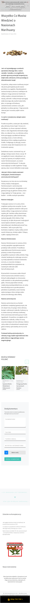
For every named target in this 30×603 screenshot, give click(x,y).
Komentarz (10, 419)
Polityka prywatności (15, 9)
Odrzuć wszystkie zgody (17, 6)
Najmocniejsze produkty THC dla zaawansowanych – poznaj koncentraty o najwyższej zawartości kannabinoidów (15, 532)
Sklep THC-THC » (16, 599)
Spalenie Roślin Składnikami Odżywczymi (7, 386)
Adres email (10, 439)
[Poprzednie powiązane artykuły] (23, 362)
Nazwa (8, 432)
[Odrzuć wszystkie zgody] (28, 6)
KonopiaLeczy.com (13, 593)
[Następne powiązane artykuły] (27, 362)
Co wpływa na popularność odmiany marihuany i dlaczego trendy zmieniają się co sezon (14, 527)
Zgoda (7, 6)
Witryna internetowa (14, 445)
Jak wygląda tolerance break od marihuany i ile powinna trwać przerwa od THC (14, 523)
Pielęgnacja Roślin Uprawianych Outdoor (21, 386)
